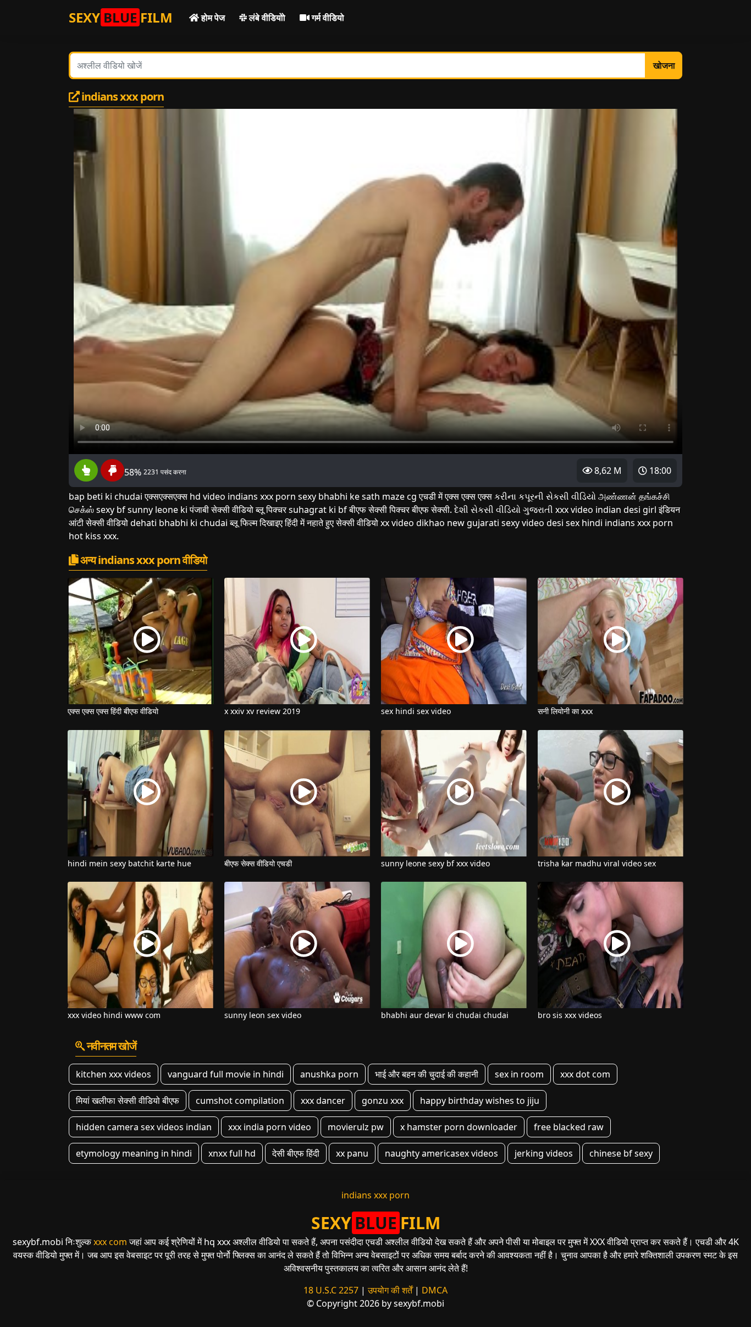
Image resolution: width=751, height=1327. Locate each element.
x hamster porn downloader (458, 1127)
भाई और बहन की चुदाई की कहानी (426, 1074)
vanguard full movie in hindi (226, 1074)
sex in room (519, 1074)
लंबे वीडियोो (266, 18)
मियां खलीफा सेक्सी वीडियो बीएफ (127, 1100)
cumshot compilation (240, 1100)
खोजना (664, 65)
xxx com (110, 1242)
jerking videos (544, 1153)
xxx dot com (585, 1074)
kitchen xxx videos (113, 1074)
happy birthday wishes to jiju (479, 1100)
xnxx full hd (232, 1153)
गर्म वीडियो (327, 18)
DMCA (435, 1290)
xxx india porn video (269, 1127)
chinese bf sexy (621, 1153)
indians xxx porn (375, 1195)
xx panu (352, 1153)
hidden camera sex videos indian (144, 1127)
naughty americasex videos (441, 1153)
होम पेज (212, 18)
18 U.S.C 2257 (330, 1290)
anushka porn (329, 1074)
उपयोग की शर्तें (390, 1290)
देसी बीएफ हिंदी (295, 1153)
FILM (121, 17)
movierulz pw (356, 1127)
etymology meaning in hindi (134, 1153)
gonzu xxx (383, 1100)
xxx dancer (323, 1100)
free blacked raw (569, 1127)
